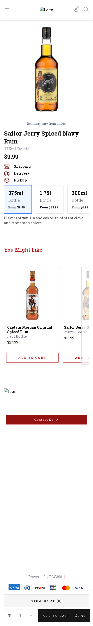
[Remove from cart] (9, 615)
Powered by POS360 (45, 576)
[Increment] (31, 615)
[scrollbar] (46, 199)
